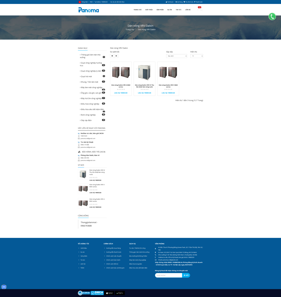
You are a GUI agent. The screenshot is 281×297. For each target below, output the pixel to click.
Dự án (82, 252)
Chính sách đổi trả (112, 264)
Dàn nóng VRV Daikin (147, 29)
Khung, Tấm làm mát (92, 82)
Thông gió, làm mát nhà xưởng (139, 252)
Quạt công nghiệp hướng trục (92, 64)
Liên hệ (82, 264)
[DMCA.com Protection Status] (97, 293)
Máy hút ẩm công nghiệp (92, 98)
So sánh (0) (114, 52)
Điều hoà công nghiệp (92, 104)
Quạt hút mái (92, 76)
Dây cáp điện (92, 120)
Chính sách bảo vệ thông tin (115, 268)
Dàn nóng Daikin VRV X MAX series (168, 86)
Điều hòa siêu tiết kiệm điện (92, 110)
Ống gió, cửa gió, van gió (92, 93)
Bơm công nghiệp (92, 115)
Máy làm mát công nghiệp (92, 88)
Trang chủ (130, 29)
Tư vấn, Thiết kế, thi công (137, 248)
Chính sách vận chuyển (114, 256)
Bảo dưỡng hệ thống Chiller (138, 256)
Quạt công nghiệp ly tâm (92, 71)
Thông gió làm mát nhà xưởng (92, 56)
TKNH (82, 268)
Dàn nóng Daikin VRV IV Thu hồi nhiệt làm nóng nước (97, 172)
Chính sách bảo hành (113, 260)
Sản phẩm (83, 256)
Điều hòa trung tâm (135, 264)
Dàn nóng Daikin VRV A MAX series (120, 86)
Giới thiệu (83, 248)
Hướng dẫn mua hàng (113, 248)
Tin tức (82, 260)
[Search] (201, 10)
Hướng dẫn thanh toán (113, 252)
